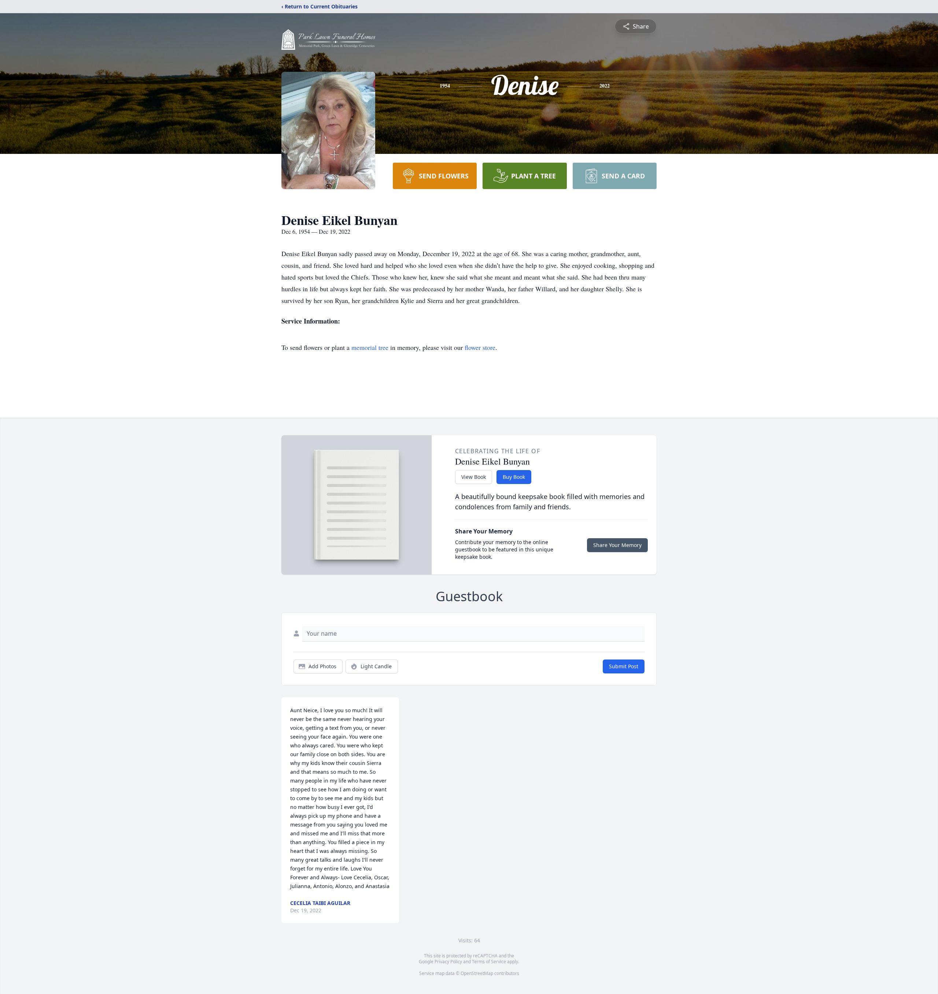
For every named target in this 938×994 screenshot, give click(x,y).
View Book (473, 476)
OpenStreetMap (477, 973)
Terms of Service (489, 961)
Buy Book (514, 476)
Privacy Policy (448, 961)
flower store (480, 347)
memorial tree (369, 347)
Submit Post (623, 666)
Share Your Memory (617, 545)
